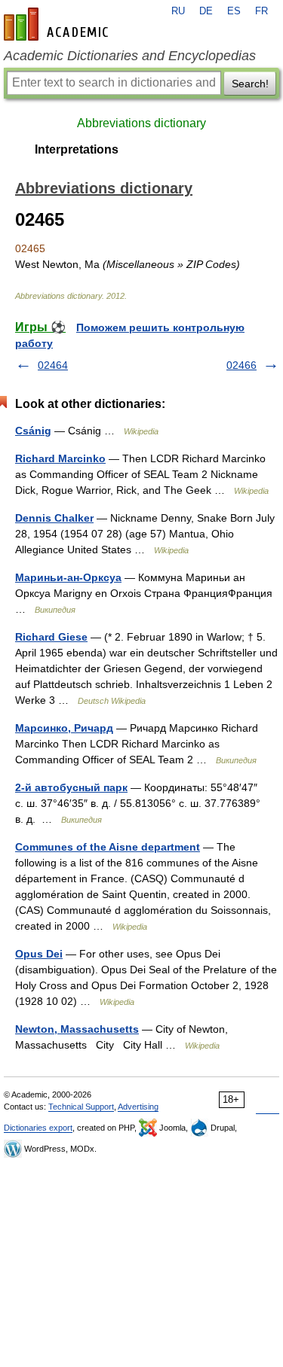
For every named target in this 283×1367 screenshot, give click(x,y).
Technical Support (81, 1106)
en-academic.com (58, 24)
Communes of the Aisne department (107, 847)
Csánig (33, 431)
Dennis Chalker (54, 518)
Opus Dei (39, 954)
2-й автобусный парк (71, 787)
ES (234, 11)
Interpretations (76, 149)
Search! (250, 84)
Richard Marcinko (60, 458)
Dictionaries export (38, 1127)
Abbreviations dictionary (141, 123)
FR (261, 11)
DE (206, 11)
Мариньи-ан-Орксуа (68, 577)
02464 (53, 365)
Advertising (138, 1106)
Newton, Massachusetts (77, 1029)
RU (178, 11)
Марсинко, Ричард (64, 728)
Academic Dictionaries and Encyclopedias (130, 55)
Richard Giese (51, 637)
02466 (241, 365)
